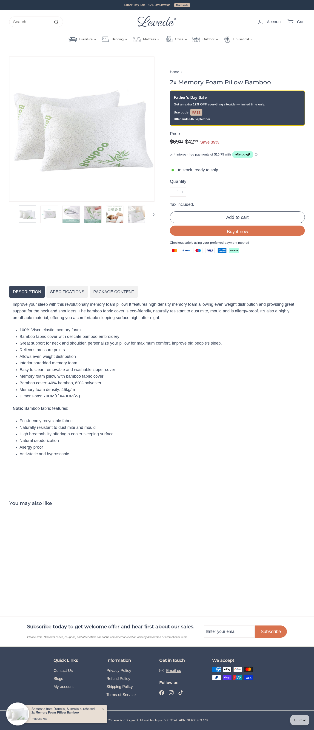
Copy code (182, 5)
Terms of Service (121, 695)
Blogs (58, 678)
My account (64, 687)
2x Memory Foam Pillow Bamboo (55, 712)
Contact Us (63, 670)
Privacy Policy (118, 670)
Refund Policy (118, 678)
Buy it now (237, 231)
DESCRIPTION (27, 291)
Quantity (178, 181)
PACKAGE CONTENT (113, 291)
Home (174, 72)
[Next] (151, 214)
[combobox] (36, 22)
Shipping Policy (119, 687)
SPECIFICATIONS (67, 291)
